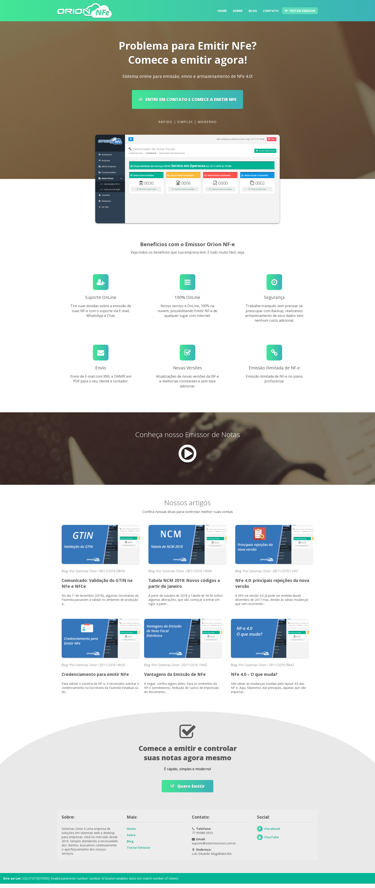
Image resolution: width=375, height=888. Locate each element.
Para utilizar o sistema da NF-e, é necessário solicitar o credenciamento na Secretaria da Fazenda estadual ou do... (100, 688)
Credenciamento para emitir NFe (95, 674)
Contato (271, 11)
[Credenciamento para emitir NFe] (101, 638)
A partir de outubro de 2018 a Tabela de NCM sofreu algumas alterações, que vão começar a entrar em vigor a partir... (185, 599)
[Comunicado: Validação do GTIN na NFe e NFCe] (101, 544)
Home (222, 11)
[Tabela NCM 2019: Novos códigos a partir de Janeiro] (187, 544)
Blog (253, 11)
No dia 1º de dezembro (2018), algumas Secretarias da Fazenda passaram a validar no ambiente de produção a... (100, 599)
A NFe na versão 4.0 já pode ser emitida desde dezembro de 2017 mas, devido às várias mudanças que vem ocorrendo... (271, 599)
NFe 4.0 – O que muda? (254, 674)
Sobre (238, 11)
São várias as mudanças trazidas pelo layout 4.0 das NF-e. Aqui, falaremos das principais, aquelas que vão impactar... (268, 688)
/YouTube (271, 837)
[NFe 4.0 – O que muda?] (270, 638)
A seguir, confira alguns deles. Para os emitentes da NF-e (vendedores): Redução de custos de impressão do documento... (181, 688)
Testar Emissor (302, 11)
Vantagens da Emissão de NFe (175, 674)
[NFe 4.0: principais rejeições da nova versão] (274, 544)
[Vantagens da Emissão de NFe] (183, 638)
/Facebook (272, 829)
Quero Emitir (190, 786)
